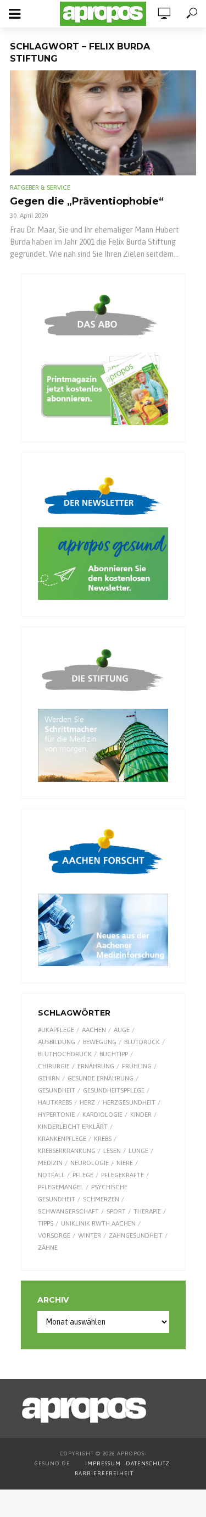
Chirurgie (54, 1066)
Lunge (138, 1151)
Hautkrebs (55, 1102)
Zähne (48, 1247)
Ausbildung (56, 1042)
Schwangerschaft (68, 1211)
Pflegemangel (60, 1187)
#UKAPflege (56, 1030)
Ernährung (95, 1066)
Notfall (51, 1175)
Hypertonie (56, 1114)
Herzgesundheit (129, 1102)
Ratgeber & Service (40, 187)
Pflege (83, 1175)
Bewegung (99, 1042)
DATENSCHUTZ (148, 1463)
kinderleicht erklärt (73, 1126)
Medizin (50, 1163)
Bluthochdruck (65, 1054)
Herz (87, 1102)
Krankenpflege (62, 1139)
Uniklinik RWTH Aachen (98, 1223)
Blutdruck (142, 1042)
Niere (124, 1163)
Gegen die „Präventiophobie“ (87, 201)
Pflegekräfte (122, 1175)
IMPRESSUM (103, 1463)
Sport (116, 1211)
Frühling (137, 1066)
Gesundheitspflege (113, 1090)
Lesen (112, 1151)
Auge (122, 1030)
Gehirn (49, 1078)
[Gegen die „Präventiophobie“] (103, 122)
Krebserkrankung (67, 1151)
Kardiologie (102, 1114)
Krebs (103, 1139)
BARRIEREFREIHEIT (104, 1473)
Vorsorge (54, 1235)
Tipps (45, 1223)
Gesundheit (56, 1090)
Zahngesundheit (136, 1235)
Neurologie (89, 1163)
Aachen (94, 1030)
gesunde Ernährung (100, 1078)
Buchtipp (113, 1054)
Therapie (147, 1211)
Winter (89, 1235)
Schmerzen (101, 1199)
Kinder (141, 1114)
